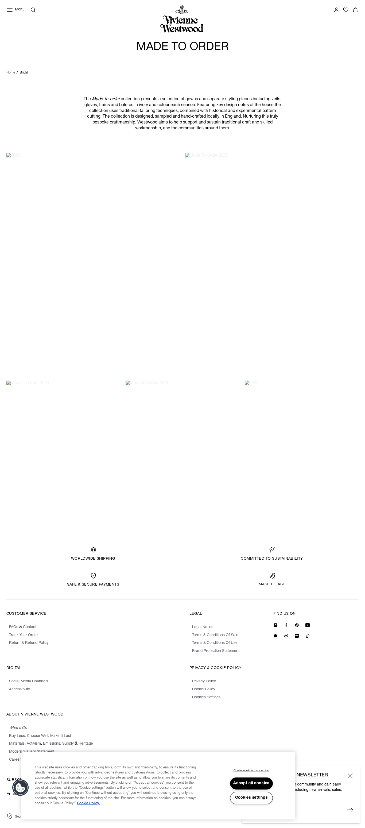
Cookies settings (251, 798)
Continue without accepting (251, 770)
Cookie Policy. (88, 803)
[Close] (350, 775)
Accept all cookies (251, 783)
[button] (20, 787)
